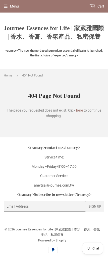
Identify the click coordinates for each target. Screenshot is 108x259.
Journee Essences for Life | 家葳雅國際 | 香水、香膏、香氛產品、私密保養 (54, 32)
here (79, 110)
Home (8, 75)
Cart (100, 6)
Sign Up (95, 206)
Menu (14, 6)
